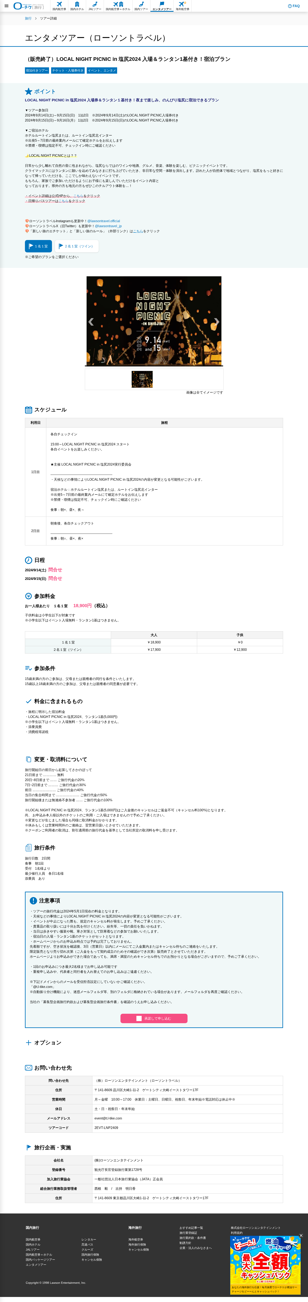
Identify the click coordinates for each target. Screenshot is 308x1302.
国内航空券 (33, 1239)
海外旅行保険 (137, 1244)
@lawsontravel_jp (108, 226)
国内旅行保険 (90, 1254)
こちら (78, 196)
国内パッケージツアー (40, 1259)
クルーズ (87, 1249)
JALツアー (33, 1249)
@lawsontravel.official (103, 221)
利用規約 (237, 1232)
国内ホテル (33, 1244)
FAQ (296, 6)
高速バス (87, 1244)
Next (217, 321)
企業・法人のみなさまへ (196, 1248)
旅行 (28, 18)
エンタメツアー (36, 1264)
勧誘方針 (185, 1243)
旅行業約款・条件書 (193, 1237)
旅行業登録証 (188, 1232)
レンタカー (89, 1239)
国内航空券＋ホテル (39, 1254)
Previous (91, 321)
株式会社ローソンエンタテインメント (256, 1227)
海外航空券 (135, 1239)
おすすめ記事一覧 (191, 1227)
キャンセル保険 (92, 1259)
